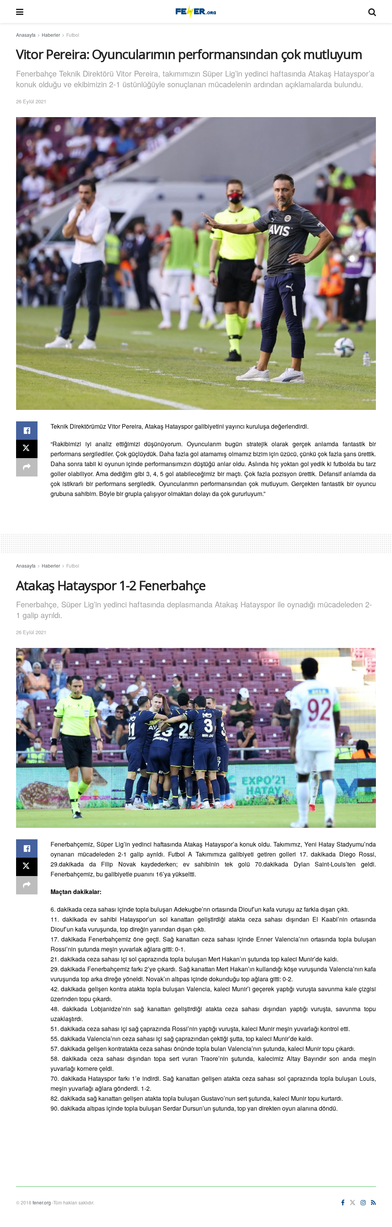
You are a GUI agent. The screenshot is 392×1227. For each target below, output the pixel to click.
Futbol (72, 34)
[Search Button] (372, 11)
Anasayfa (26, 34)
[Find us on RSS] (373, 1202)
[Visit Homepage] (196, 11)
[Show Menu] (19, 11)
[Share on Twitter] (27, 449)
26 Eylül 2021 (31, 101)
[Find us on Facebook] (343, 1202)
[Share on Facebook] (27, 430)
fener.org (42, 1202)
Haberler (51, 34)
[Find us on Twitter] (353, 1202)
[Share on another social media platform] (27, 467)
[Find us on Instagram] (363, 1202)
